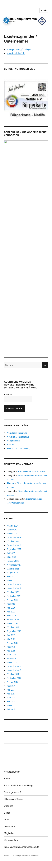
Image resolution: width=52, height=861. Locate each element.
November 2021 (14, 564)
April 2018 (11, 654)
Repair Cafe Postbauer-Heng (18, 785)
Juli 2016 (11, 709)
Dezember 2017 (14, 666)
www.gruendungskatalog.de (19, 49)
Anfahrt (7, 778)
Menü (43, 10)
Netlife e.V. (8, 855)
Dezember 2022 (14, 545)
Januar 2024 (12, 533)
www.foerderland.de (16, 53)
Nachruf (10, 444)
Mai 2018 (11, 650)
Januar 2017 (12, 705)
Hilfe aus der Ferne (13, 799)
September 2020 (14, 595)
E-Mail (8, 394)
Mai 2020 (11, 611)
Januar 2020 (12, 623)
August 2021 (12, 572)
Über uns (8, 805)
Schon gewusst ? (12, 792)
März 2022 (11, 556)
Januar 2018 (12, 662)
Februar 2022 (13, 560)
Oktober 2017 (13, 674)
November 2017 (14, 670)
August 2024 (12, 525)
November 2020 (14, 588)
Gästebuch (9, 826)
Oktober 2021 (13, 568)
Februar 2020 (13, 619)
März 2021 (11, 576)
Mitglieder (9, 833)
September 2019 (14, 631)
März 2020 (11, 615)
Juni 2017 (11, 689)
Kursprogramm (13, 440)
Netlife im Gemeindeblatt (18, 436)
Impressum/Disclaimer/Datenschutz (21, 846)
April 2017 (11, 697)
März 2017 (11, 701)
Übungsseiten (11, 840)
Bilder (7, 812)
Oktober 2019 (13, 627)
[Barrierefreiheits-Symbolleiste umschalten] (6, 20)
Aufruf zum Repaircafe (17, 432)
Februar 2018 (13, 658)
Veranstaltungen (12, 771)
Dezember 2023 (14, 537)
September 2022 (14, 549)
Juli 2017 (11, 685)
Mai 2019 (11, 638)
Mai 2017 (11, 693)
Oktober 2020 (13, 592)
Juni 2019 (11, 635)
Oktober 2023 (13, 541)
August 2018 (12, 642)
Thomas (10, 483)
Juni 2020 (11, 607)
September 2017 (14, 677)
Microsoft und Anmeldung (18, 448)
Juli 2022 (11, 552)
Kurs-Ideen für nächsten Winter (32, 471)
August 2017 (12, 681)
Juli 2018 (11, 646)
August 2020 (12, 599)
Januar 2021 (12, 580)
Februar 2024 (13, 529)
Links (6, 819)
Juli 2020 (11, 603)
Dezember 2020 (14, 584)
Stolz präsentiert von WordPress (27, 855)
